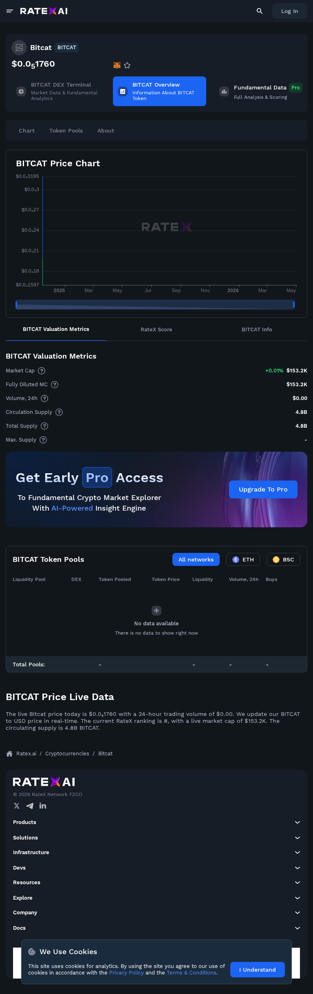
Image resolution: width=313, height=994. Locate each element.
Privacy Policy (126, 973)
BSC (288, 559)
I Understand (257, 969)
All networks (196, 559)
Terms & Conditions (191, 973)
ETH (248, 559)
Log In (289, 11)
